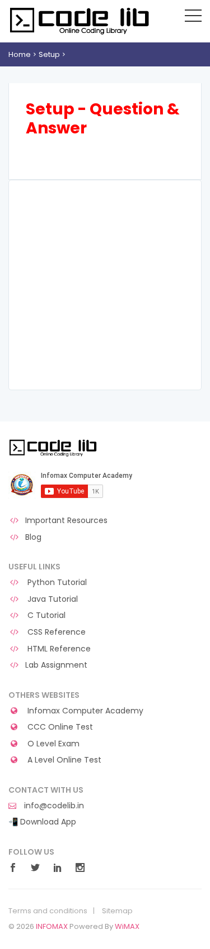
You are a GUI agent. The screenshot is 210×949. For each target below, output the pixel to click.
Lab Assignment (56, 665)
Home (19, 54)
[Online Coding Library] (81, 20)
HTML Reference (58, 649)
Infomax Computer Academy (84, 711)
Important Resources (66, 520)
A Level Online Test (63, 760)
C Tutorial (45, 615)
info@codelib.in (53, 806)
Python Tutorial (56, 582)
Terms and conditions (47, 911)
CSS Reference (55, 632)
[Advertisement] (105, 285)
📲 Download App (42, 822)
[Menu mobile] (193, 17)
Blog (33, 537)
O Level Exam (52, 744)
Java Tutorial (51, 599)
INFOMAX (52, 926)
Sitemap (117, 911)
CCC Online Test (59, 727)
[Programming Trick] (54, 447)
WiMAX (127, 926)
